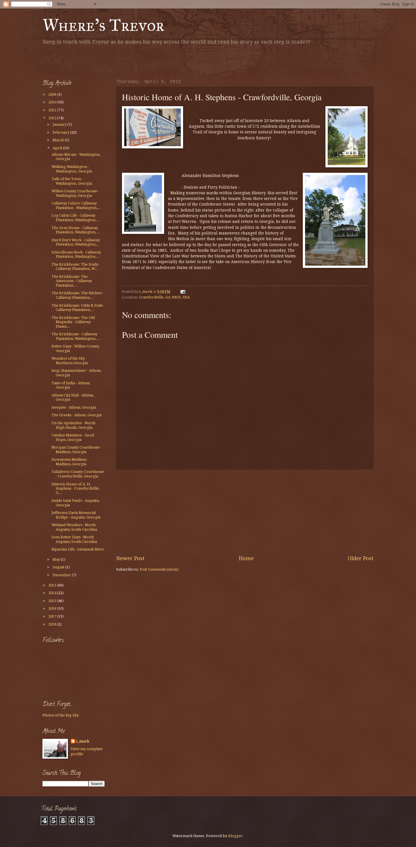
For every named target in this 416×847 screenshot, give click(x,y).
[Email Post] (182, 291)
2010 (52, 102)
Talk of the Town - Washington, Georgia (72, 181)
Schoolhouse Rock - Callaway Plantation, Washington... (76, 254)
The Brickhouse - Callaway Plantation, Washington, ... (76, 336)
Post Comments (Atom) (159, 569)
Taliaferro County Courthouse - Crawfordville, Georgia (78, 474)
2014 (52, 593)
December (62, 575)
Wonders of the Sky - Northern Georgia (70, 360)
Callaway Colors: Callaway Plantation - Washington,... (76, 205)
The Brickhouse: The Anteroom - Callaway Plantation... (72, 280)
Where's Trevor (103, 25)
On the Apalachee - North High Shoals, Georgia (73, 425)
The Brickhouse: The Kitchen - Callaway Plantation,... (78, 295)
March (59, 140)
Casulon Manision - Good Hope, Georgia (73, 437)
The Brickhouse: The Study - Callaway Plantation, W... (76, 266)
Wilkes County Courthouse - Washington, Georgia (75, 193)
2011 (52, 110)
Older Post (361, 558)
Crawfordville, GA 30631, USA (164, 297)
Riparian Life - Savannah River (78, 549)
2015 (52, 601)
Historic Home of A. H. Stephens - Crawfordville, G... (76, 488)
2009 (52, 94)
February (61, 132)
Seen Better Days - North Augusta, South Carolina (74, 539)
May (57, 559)
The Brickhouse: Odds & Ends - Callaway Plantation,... (78, 307)
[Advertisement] (108, 60)
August (59, 567)
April (58, 148)
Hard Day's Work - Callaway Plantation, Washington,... (76, 242)
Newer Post (130, 558)
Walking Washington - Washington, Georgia (72, 169)
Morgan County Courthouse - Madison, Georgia (77, 449)
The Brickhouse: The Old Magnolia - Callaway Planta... (73, 321)
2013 (52, 585)
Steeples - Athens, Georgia (74, 407)
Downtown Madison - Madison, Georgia (70, 461)
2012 (52, 118)
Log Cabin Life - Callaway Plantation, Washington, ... (76, 217)
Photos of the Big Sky (60, 715)
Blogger (235, 836)
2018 (52, 624)
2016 (52, 608)
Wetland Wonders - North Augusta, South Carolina (74, 527)
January (60, 124)
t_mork (82, 741)
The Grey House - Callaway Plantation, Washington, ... (76, 230)
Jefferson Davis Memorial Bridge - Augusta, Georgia (76, 515)
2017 (52, 616)
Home (246, 558)
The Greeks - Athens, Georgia (77, 415)
